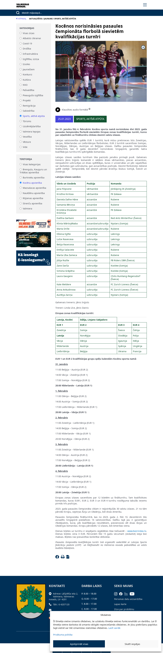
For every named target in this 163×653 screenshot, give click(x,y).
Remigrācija (29, 105)
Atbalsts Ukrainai (32, 38)
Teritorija (26, 159)
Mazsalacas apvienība (34, 187)
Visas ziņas (28, 33)
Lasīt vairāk (114, 627)
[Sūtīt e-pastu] (51, 609)
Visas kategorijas (32, 164)
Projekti (27, 100)
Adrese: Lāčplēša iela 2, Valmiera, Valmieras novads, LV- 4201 (63, 596)
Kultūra (27, 79)
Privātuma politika (62, 634)
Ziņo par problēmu (124, 609)
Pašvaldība (28, 90)
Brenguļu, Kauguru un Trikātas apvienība (33, 171)
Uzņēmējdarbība (32, 126)
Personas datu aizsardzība (128, 599)
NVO (25, 84)
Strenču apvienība (32, 203)
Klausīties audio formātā (75, 109)
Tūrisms (27, 121)
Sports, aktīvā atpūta (34, 115)
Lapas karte (120, 604)
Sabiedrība (28, 110)
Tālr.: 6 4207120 (61, 604)
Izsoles (26, 64)
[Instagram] (116, 593)
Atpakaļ (22, 18)
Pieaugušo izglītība (33, 95)
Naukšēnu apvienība (34, 193)
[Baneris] (33, 222)
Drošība (27, 48)
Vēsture (27, 141)
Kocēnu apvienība (32, 182)
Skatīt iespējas (132, 644)
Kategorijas (27, 28)
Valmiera (27, 208)
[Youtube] (133, 593)
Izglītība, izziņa (31, 59)
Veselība (27, 136)
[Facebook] (57, 557)
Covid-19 (27, 43)
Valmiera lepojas (31, 131)
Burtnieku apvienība (33, 177)
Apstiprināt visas (79, 644)
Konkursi (27, 74)
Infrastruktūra (30, 53)
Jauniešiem (29, 69)
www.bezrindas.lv (136, 530)
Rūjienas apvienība (33, 198)
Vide (25, 147)
